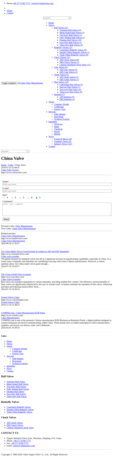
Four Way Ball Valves (71, 42)
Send (6, 219)
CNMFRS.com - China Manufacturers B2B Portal (23, 313)
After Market (59, 114)
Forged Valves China (10, 297)
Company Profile (61, 104)
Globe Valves (61, 74)
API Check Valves (69, 60)
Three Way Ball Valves (71, 45)
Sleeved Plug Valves (70, 87)
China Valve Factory (10, 170)
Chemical (58, 129)
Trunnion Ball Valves (70, 30)
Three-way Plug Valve (71, 92)
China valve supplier (10, 256)
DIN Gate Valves (69, 72)
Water (56, 126)
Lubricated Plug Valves (71, 84)
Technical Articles (62, 119)
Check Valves (62, 57)
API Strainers (67, 97)
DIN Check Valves (69, 62)
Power (57, 131)
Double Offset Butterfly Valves (75, 52)
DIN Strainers (67, 99)
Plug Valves (61, 82)
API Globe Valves (69, 77)
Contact (10, 13)
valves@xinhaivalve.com (42, 3)
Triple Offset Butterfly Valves (74, 55)
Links (10, 165)
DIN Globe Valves (69, 79)
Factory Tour (59, 109)
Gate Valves (61, 67)
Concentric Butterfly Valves (73, 50)
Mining (57, 134)
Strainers (59, 94)
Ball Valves (61, 28)
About (9, 10)
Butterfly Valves (63, 47)
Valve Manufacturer (24, 226)
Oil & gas (58, 124)
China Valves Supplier (11, 279)
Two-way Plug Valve (70, 89)
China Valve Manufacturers (24, 228)
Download (58, 117)
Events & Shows (63, 139)
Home (3, 165)
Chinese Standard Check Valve (75, 65)
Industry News (63, 144)
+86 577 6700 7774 (19, 443)
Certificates (59, 107)
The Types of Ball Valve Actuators (16, 274)
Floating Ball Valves (70, 40)
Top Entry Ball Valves (71, 35)
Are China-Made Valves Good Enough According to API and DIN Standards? (35, 251)
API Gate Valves (68, 70)
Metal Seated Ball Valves (72, 32)
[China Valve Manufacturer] (30, 83)
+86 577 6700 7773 (21, 3)
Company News (62, 141)
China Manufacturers (10, 318)
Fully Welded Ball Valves (72, 37)
